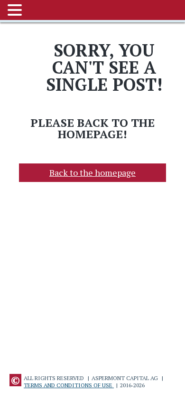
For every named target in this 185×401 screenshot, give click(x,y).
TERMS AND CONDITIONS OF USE (69, 385)
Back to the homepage (92, 172)
